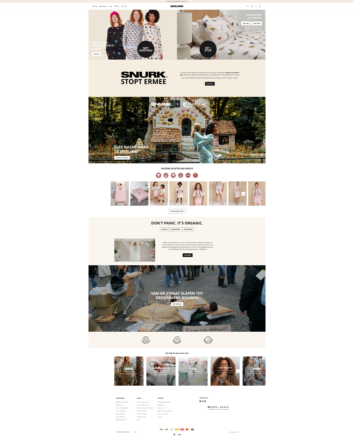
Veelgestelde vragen (164, 402)
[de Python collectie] (166, 175)
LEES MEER (187, 255)
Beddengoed (103, 6)
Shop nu (96, 54)
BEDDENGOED (175, 229)
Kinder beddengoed (122, 408)
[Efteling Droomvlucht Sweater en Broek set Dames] (257, 193)
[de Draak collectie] (173, 175)
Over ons (124, 6)
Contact (160, 417)
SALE (110, 6)
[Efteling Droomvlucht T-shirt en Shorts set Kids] (159, 193)
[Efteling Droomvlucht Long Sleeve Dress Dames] (237, 193)
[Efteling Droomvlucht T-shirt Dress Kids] (179, 193)
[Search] (247, 6)
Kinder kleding (120, 411)
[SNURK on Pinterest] (205, 401)
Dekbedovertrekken (122, 402)
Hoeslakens (119, 405)
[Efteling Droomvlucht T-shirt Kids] (198, 193)
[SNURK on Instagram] (202, 401)
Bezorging (161, 405)
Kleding (94, 6)
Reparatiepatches (121, 420)
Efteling (116, 6)
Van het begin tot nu (143, 402)
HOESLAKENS (188, 229)
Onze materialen (142, 411)
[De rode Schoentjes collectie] (188, 175)
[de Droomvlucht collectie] (158, 175)
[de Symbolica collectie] (195, 175)
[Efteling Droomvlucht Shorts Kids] (218, 193)
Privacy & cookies (163, 414)
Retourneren (161, 408)
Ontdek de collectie (122, 158)
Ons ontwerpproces (143, 405)
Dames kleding (120, 414)
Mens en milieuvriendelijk (145, 408)
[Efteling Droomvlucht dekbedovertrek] (120, 193)
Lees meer (210, 84)
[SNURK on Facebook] (200, 401)
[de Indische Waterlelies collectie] (181, 175)
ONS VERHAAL (177, 304)
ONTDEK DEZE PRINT (177, 211)
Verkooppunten (141, 417)
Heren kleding (120, 417)
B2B (138, 420)
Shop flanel (256, 23)
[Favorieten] (256, 6)
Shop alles (246, 23)
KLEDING (164, 229)
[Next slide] (243, 194)
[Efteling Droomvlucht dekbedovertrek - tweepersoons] (139, 193)
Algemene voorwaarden (165, 411)
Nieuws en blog (141, 414)
